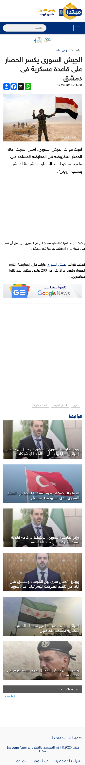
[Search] (4, 25)
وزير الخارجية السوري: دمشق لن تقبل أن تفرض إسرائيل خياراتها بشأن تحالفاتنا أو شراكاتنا (42, 452)
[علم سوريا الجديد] (42, 616)
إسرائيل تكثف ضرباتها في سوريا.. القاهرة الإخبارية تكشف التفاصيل (47, 628)
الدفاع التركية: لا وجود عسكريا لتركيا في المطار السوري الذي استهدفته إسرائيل (43, 496)
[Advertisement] (42, 350)
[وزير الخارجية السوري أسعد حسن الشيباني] (42, 572)
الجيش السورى (57, 265)
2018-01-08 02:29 (69, 85)
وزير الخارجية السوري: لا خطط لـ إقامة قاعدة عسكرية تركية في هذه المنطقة (45, 540)
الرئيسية (76, 50)
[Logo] (44, 11)
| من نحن (25, 761)
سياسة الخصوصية (69, 761)
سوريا (75, 405)
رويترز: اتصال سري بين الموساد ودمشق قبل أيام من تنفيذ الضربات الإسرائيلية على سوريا (44, 584)
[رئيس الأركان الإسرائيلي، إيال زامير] (42, 660)
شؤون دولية (62, 50)
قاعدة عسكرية (40, 405)
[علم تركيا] (42, 483)
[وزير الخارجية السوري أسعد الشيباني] (42, 439)
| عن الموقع (45, 761)
